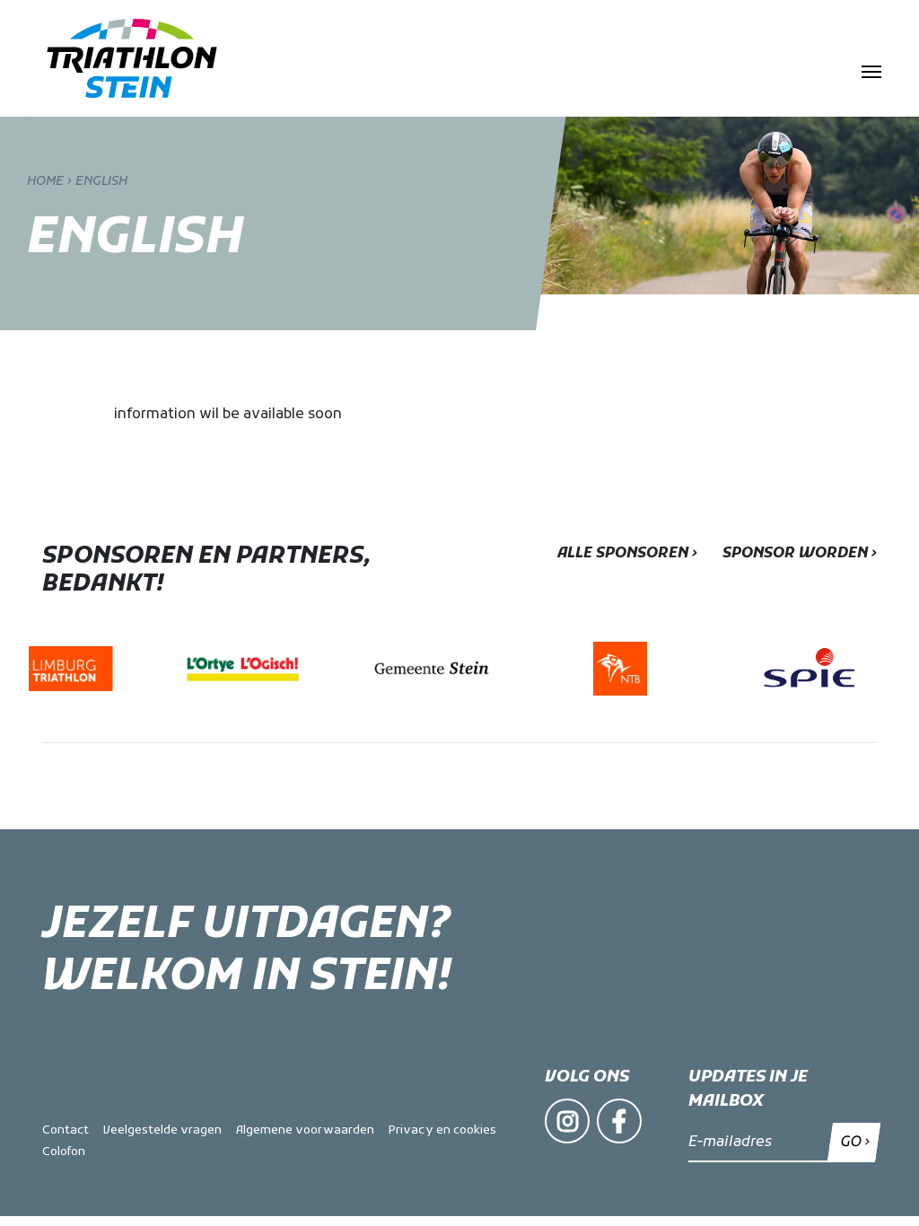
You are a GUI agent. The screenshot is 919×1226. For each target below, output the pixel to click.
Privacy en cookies (442, 1130)
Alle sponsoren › (627, 554)
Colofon (63, 1152)
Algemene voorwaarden (305, 1130)
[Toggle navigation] (871, 70)
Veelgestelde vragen (162, 1130)
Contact (65, 1130)
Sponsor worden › (799, 554)
